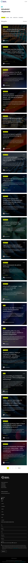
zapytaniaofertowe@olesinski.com (5, 493)
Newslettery (2, 541)
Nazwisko (2, 528)
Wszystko (3, 17)
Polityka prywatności (14, 558)
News (11, 17)
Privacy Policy (17, 561)
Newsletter (15, 17)
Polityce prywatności (15, 548)
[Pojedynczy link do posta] (14, 34)
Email (1, 531)
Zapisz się (3, 551)
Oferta (2, 503)
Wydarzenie (21, 17)
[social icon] (1, 498)
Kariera (7, 17)
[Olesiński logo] (3, 2)
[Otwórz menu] (26, 1)
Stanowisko (2, 538)
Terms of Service (22, 561)
